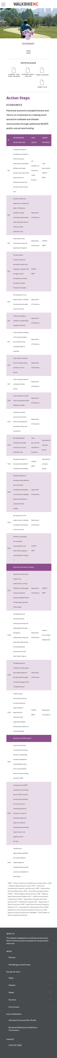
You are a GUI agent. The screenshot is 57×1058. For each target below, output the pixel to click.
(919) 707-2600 (15, 1045)
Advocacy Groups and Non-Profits (22, 1020)
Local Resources (13, 1014)
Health (11, 992)
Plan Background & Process (19, 965)
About (9, 951)
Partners (12, 957)
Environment (14, 1007)
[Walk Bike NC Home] (28, 4)
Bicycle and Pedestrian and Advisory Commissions (23, 1029)
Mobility (12, 985)
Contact (10, 1039)
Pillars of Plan (13, 972)
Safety (11, 978)
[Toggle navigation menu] (28, 52)
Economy (12, 1000)
